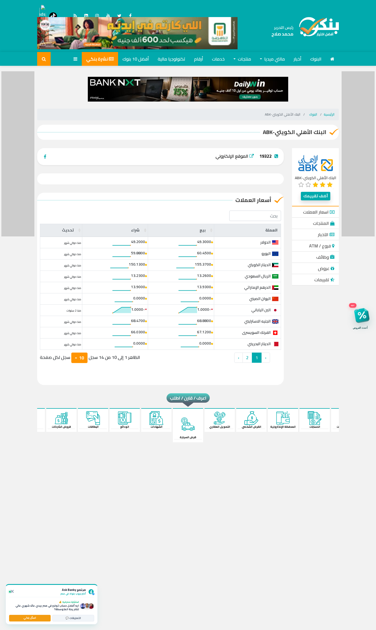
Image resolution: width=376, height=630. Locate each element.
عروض (324, 268)
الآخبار (323, 234)
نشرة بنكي (97, 59)
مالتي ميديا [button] (274, 59)
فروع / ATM (320, 246)
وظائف (323, 257)
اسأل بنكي (29, 617)
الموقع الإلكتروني (232, 156)
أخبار (297, 59)
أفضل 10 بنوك (135, 59)
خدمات (218, 59)
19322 (265, 156)
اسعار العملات (316, 212)
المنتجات (321, 223)
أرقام (198, 59)
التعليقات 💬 (73, 618)
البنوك (315, 59)
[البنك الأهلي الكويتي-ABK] (315, 163)
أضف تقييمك (315, 196)
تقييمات (322, 280)
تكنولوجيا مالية (171, 59)
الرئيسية (329, 114)
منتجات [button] (244, 59)
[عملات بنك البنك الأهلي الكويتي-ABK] (316, 31)
